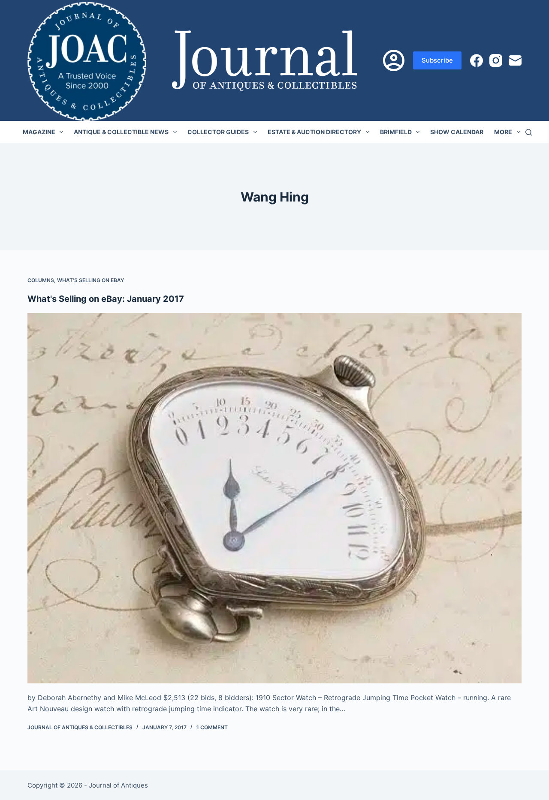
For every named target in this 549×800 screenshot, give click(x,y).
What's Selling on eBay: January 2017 (105, 299)
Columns (40, 280)
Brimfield (396, 131)
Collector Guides (218, 131)
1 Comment (212, 727)
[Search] (528, 132)
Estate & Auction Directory (314, 131)
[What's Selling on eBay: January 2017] (274, 498)
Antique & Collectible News (121, 131)
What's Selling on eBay (90, 280)
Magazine (39, 131)
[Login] (393, 60)
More (503, 131)
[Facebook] (476, 60)
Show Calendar (456, 131)
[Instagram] (495, 60)
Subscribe (437, 60)
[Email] (515, 60)
